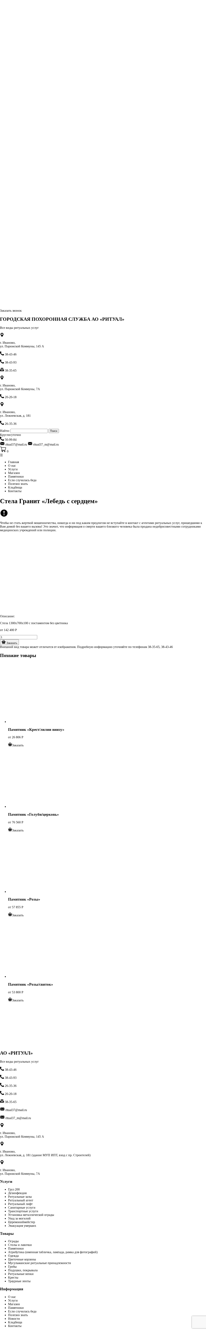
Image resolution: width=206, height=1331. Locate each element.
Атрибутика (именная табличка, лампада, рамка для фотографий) (53, 1252)
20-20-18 (10, 397)
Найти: (5, 430)
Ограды (13, 1241)
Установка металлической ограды (31, 1214)
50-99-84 (10, 439)
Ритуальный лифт (20, 1204)
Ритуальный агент (20, 1200)
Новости (14, 1318)
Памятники (16, 476)
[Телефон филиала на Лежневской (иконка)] (2, 439)
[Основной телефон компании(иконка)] (2, 354)
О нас (12, 465)
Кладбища (15, 487)
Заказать (11, 643)
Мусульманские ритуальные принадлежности (39, 1263)
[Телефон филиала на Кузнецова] (2, 423)
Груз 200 (14, 1189)
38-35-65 (10, 370)
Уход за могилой (19, 1218)
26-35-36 (10, 423)
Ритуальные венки (21, 1274)
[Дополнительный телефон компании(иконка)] (2, 1077)
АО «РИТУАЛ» (16, 1053)
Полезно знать (18, 483)
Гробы (12, 1266)
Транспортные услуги (23, 1211)
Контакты (15, 491)
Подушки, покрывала (23, 1270)
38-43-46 (10, 354)
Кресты (13, 1277)
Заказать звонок (11, 310)
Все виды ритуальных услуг (19, 327)
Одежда (13, 1255)
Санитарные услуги (21, 1207)
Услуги (13, 469)
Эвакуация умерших (22, 1225)
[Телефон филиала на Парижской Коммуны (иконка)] (2, 397)
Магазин (14, 473)
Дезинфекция (17, 1193)
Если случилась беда (22, 480)
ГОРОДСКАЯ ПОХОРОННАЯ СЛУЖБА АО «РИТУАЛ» (62, 319)
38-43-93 (10, 362)
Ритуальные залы (20, 1196)
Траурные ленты (19, 1281)
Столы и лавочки (20, 1245)
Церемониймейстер (21, 1222)
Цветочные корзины (22, 1259)
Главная (13, 462)
